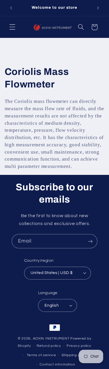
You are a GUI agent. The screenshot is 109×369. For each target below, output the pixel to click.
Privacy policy (79, 345)
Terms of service (41, 355)
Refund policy (49, 345)
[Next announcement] (98, 7)
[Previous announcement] (11, 7)
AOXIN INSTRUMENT (51, 338)
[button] (12, 27)
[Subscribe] (90, 241)
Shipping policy (75, 355)
